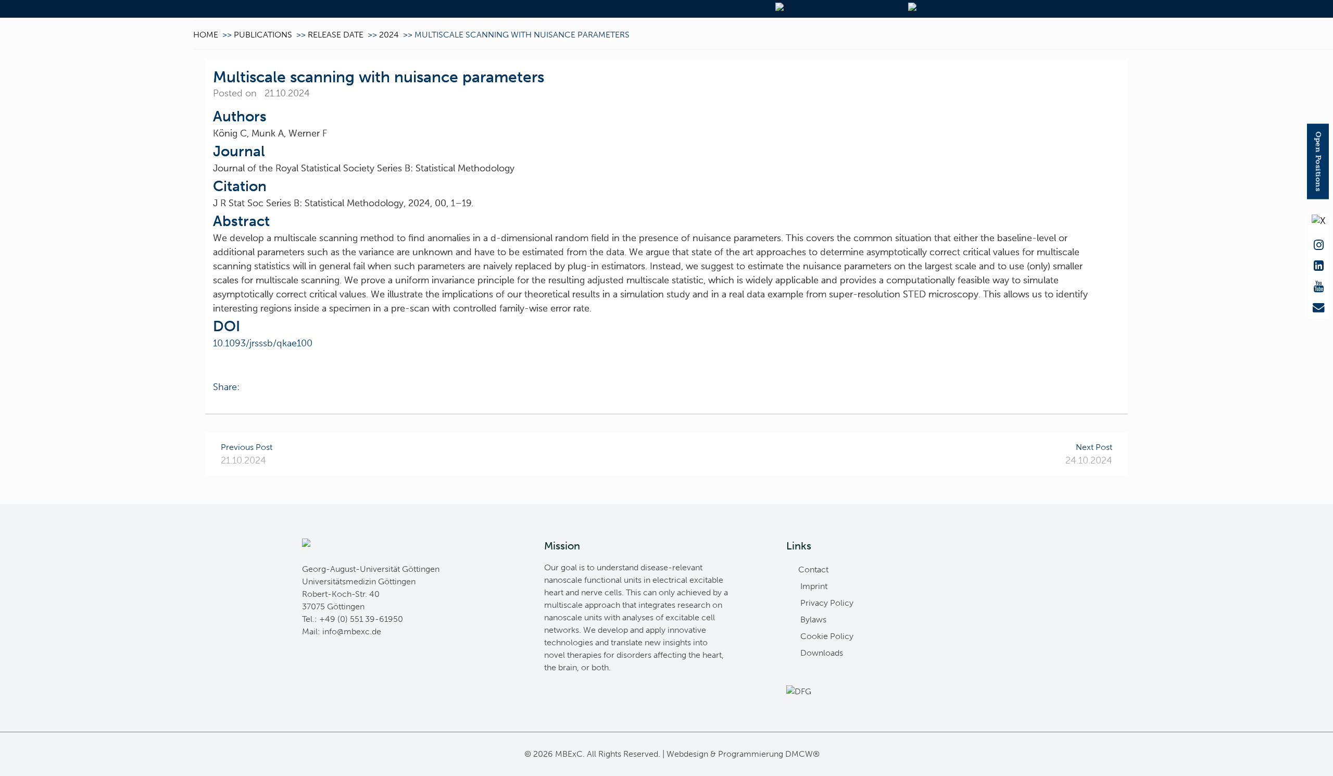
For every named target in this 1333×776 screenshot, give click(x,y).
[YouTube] (1318, 287)
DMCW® (802, 754)
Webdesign (687, 754)
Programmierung (750, 754)
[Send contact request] (1318, 308)
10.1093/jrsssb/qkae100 (262, 343)
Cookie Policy (826, 636)
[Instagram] (1318, 245)
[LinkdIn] (1318, 266)
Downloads (821, 653)
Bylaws (813, 619)
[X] (1318, 224)
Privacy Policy (826, 603)
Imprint (813, 586)
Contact (813, 569)
